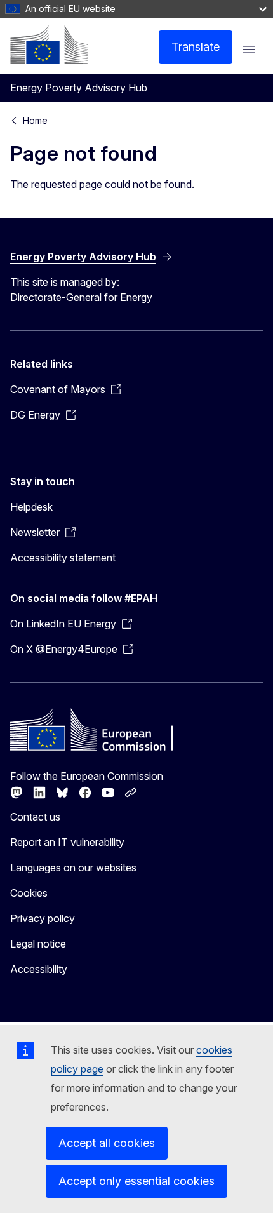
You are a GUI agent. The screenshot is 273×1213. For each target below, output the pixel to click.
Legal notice (38, 943)
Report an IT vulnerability (67, 842)
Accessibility (38, 969)
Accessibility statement (63, 557)
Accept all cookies (106, 1142)
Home (35, 120)
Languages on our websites (73, 867)
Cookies (29, 893)
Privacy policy (42, 918)
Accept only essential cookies (136, 1181)
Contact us (35, 816)
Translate (195, 46)
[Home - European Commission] (49, 44)
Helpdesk (31, 506)
